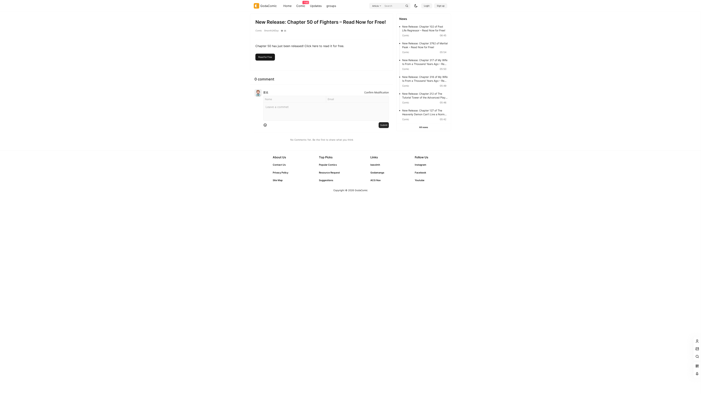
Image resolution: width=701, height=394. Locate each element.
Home (287, 6)
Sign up (441, 5)
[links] (280, 164)
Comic (300, 4)
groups (331, 6)
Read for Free (265, 57)
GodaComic (361, 190)
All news (423, 127)
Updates (316, 6)
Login (427, 5)
